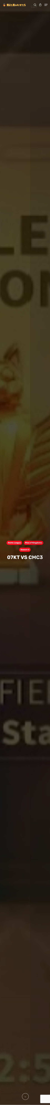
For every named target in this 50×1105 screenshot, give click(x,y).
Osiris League (14, 543)
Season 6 (25, 549)
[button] (46, 4)
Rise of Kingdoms (33, 543)
